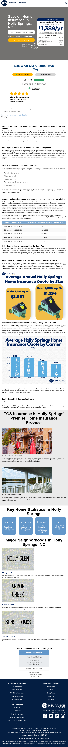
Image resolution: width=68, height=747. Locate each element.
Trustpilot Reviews (23, 74)
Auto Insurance (17, 689)
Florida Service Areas (17, 717)
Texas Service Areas (17, 714)
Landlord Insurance (17, 696)
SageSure (51, 696)
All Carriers (51, 699)
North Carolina (22, 115)
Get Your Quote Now (21, 40)
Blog (17, 724)
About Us (17, 707)
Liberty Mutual (51, 693)
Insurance (12, 3)
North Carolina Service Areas (17, 720)
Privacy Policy (23, 738)
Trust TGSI (22, 3)
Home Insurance (17, 686)
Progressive (51, 686)
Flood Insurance (17, 699)
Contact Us (17, 710)
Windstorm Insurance (17, 693)
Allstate (51, 689)
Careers (46, 738)
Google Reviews (45, 74)
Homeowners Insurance (8, 115)
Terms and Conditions (36, 738)
